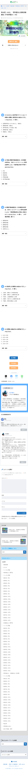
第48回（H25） (11, 381)
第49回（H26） (7, 609)
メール (3, 501)
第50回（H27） (7, 607)
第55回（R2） (7, 593)
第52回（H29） (7, 601)
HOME (15, 761)
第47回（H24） (7, 615)
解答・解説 (4, 136)
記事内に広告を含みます (13, 45)
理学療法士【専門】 (8, 572)
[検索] (24, 552)
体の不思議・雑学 (8, 729)
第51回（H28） (7, 604)
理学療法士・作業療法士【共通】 (12, 673)
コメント (4, 478)
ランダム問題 (7, 570)
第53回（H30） (7, 599)
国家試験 (6, 564)
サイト (3, 507)
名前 (3, 495)
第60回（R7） (7, 580)
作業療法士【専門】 (8, 623)
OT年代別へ (14, 367)
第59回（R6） (7, 583)
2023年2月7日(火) (7, 420)
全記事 (4, 561)
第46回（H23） (7, 617)
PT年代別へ (14, 363)
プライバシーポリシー (14, 766)
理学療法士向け (7, 726)
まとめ (5, 567)
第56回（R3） (7, 591)
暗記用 (5, 723)
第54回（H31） (7, 596)
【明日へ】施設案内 (13, 764)
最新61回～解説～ (13, 41)
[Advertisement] (14, 65)
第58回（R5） (7, 585)
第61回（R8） (7, 578)
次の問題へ (13, 357)
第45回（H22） (7, 620)
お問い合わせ (22, 764)
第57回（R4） (7, 588)
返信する (23, 429)
